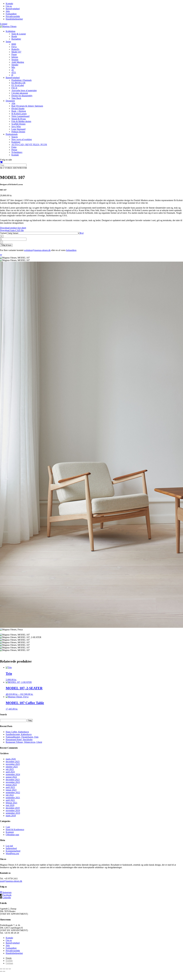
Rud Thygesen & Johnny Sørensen (27, 106)
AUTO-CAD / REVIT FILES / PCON (29, 144)
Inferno (14, 57)
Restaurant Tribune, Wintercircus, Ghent (24, 742)
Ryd (81, 233)
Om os (9, 6)
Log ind (9, 846)
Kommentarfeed (13, 851)
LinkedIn (7, 897)
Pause (14, 54)
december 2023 (13, 779)
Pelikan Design (18, 131)
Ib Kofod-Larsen (19, 113)
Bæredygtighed (13, 8)
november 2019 (13, 810)
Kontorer (10, 832)
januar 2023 (11, 790)
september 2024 (13, 774)
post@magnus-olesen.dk (11, 881)
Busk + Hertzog (18, 111)
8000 (13, 44)
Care (8, 827)
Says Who (16, 126)
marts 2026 (11, 759)
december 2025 (13, 761)
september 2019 (13, 813)
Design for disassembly (21, 95)
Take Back (16, 98)
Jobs (8, 11)
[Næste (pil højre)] (4, 971)
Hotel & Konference (15, 829)
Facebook (7, 895)
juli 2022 (10, 795)
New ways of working (21, 139)
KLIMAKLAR (18, 83)
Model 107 (16, 52)
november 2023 (13, 782)
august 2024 (11, 777)
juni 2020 (10, 805)
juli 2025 (10, 769)
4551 (13, 72)
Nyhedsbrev (16, 152)
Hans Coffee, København (17, 732)
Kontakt (9, 3)
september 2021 (13, 797)
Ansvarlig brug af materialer (24, 90)
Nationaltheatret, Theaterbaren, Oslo (22, 737)
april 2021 (10, 800)
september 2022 (13, 792)
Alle (13, 103)
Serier (8, 41)
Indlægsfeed (11, 848)
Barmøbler (16, 39)
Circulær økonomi (19, 93)
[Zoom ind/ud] (1, 968)
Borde (14, 36)
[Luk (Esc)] (10, 968)
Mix (13, 67)
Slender (14, 65)
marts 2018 (11, 815)
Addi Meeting (17, 62)
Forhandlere (11, 14)
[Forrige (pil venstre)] (1, 971)
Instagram (6, 892)
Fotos (13, 147)
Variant (3, 233)
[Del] (7, 968)
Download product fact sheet (13, 228)
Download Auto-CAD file (12, 230)
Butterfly (15, 49)
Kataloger (15, 142)
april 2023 (10, 787)
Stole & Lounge (18, 34)
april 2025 (10, 772)
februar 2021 (11, 803)
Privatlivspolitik (13, 16)
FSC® (14, 88)
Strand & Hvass (18, 119)
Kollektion (10, 31)
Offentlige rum (12, 834)
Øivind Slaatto (17, 108)
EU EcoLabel (17, 85)
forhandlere (71, 250)
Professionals (12, 134)
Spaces (14, 137)
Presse (14, 149)
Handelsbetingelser (14, 19)
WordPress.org (12, 853)
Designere (10, 101)
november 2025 (13, 764)
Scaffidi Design (18, 124)
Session (14, 59)
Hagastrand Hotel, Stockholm (19, 739)
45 (12, 70)
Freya (14, 46)
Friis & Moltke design (21, 121)
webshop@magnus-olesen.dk (37, 250)
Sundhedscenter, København (19, 734)
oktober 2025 (12, 766)
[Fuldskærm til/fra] (4, 968)
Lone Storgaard (18, 129)
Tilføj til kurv (6, 245)
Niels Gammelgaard (20, 116)
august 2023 (11, 784)
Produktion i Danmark (21, 80)
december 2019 (13, 808)
